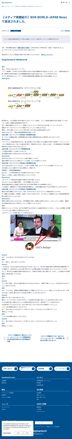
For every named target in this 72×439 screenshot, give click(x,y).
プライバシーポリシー (40, 426)
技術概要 (4, 380)
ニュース (6, 6)
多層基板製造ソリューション (44, 380)
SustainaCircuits (8, 377)
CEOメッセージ (40, 395)
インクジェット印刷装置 (8, 392)
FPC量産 (39, 383)
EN (64, 2)
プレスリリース (5, 407)
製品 (3, 390)
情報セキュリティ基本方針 (53, 426)
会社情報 (40, 390)
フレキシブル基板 (6, 397)
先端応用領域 (40, 385)
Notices (16, 31)
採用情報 (41, 369)
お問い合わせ (7, 369)
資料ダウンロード (26, 368)
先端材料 (4, 395)
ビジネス (40, 377)
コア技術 (39, 409)
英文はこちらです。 (47, 54)
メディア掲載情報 (65, 30)
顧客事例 (39, 407)
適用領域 (4, 383)
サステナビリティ (41, 411)
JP (66, 2)
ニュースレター (61, 369)
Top (3, 6)
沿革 (38, 399)
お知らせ (4, 409)
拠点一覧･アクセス (41, 397)
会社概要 (39, 392)
